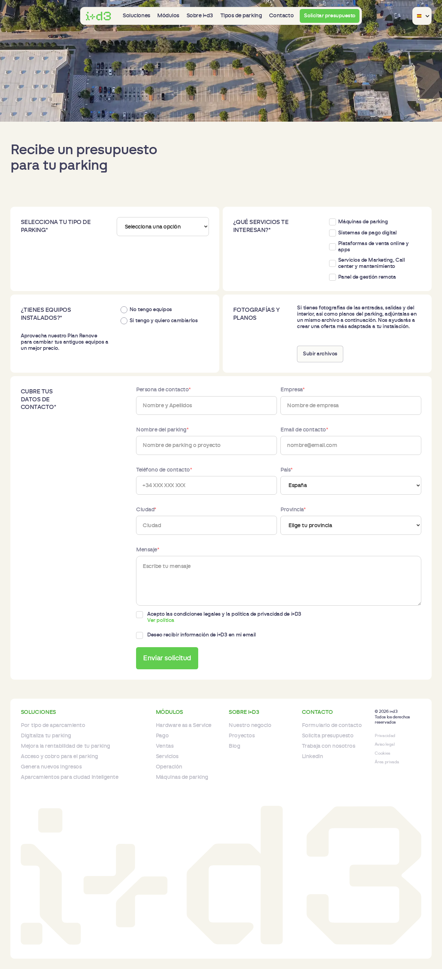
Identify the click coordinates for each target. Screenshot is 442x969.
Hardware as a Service (183, 725)
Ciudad (146, 509)
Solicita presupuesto (327, 735)
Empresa (292, 389)
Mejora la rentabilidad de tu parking (65, 746)
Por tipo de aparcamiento (53, 725)
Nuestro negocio (250, 725)
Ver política (160, 620)
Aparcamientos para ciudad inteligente (69, 777)
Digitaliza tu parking (46, 735)
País (286, 470)
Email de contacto (304, 429)
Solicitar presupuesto (329, 15)
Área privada (387, 762)
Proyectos (241, 735)
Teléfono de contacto (164, 470)
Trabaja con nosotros (328, 746)
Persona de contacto (163, 389)
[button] (136, 16)
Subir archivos (320, 353)
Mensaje (147, 549)
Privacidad (385, 736)
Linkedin (312, 756)
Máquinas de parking (182, 777)
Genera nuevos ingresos (51, 767)
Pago (162, 735)
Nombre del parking (162, 429)
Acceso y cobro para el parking (59, 756)
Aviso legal (384, 744)
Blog (234, 746)
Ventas (164, 746)
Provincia (293, 509)
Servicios (167, 756)
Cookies (382, 753)
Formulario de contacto (332, 725)
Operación (169, 767)
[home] (98, 16)
